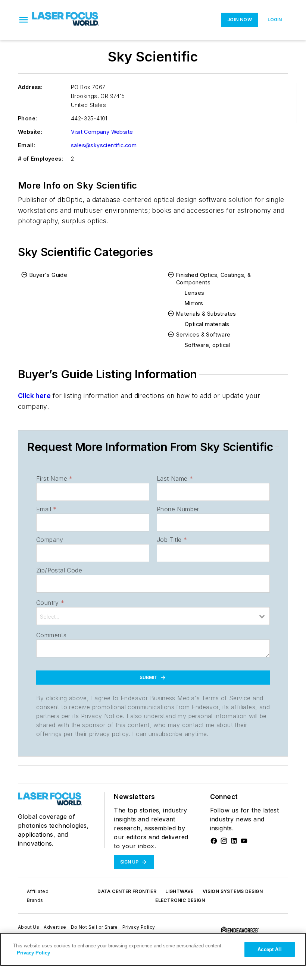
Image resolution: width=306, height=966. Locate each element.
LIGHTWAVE (179, 891)
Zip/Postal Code (59, 570)
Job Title (172, 539)
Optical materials (207, 324)
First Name (54, 478)
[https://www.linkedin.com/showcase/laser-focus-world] (234, 841)
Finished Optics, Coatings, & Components (213, 278)
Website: (30, 132)
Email (46, 509)
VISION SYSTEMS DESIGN (233, 891)
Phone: (27, 118)
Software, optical (207, 345)
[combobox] (153, 616)
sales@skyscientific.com (104, 145)
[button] (23, 19)
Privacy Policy (138, 927)
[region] (153, 949)
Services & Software (203, 334)
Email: (26, 145)
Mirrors (194, 303)
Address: (30, 87)
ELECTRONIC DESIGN (180, 900)
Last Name (175, 478)
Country (50, 602)
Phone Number (178, 509)
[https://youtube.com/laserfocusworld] (244, 841)
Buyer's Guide (48, 275)
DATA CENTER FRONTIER (126, 891)
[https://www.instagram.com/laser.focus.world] (224, 841)
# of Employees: (40, 158)
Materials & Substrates (206, 313)
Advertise (55, 927)
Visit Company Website (102, 132)
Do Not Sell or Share (94, 927)
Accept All (269, 949)
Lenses (194, 293)
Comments (51, 635)
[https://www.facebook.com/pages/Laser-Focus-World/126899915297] (214, 841)
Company (49, 539)
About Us (28, 927)
